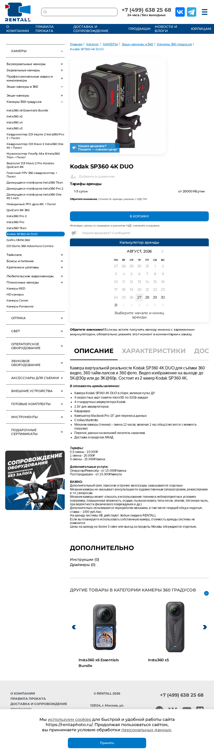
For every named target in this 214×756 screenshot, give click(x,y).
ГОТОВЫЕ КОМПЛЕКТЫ (31, 404)
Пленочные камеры (23, 282)
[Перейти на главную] (18, 12)
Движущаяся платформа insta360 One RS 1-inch (34, 196)
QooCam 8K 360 (18, 210)
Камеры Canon (17, 300)
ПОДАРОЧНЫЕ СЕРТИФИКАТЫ (24, 432)
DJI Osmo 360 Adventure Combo (30, 246)
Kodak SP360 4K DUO (22, 234)
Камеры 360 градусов (24, 102)
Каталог (92, 44)
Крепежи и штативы (23, 267)
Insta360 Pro (15, 222)
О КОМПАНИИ (17, 28)
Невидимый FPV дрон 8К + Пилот (31, 204)
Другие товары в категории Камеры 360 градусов (133, 590)
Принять (107, 743)
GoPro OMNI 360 (18, 240)
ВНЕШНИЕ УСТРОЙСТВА (31, 391)
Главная (76, 44)
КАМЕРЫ (19, 51)
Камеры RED (16, 288)
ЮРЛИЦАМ (200, 29)
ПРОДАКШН (138, 29)
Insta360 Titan (16, 228)
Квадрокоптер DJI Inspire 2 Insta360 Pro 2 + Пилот (35, 136)
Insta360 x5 (14, 116)
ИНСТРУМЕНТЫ (24, 417)
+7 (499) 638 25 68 (146, 10)
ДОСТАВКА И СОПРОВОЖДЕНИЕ (91, 28)
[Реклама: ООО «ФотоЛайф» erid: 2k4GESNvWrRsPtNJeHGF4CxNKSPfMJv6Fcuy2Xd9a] (35, 480)
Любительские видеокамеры (30, 276)
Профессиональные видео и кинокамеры (30, 78)
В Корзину (139, 216)
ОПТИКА (18, 318)
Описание (94, 351)
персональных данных (146, 729)
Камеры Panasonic (20, 306)
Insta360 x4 (14, 122)
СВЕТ (15, 331)
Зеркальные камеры (23, 70)
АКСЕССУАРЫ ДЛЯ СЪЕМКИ (35, 378)
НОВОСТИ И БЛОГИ (166, 28)
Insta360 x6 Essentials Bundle (27, 110)
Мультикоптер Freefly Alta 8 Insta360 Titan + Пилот (33, 155)
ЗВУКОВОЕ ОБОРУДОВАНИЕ (25, 363)
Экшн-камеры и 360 (22, 87)
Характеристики (154, 351)
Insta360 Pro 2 (17, 216)
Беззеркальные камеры (26, 64)
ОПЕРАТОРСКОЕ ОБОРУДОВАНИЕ (25, 346)
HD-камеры (15, 294)
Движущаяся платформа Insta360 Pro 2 (35, 188)
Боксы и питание (20, 261)
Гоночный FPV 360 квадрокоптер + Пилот (32, 174)
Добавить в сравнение (97, 176)
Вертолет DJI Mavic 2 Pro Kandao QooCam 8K (30, 165)
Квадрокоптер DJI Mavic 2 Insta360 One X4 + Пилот (35, 145)
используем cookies (69, 719)
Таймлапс (14, 255)
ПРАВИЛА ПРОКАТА (44, 28)
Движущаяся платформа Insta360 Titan (35, 182)
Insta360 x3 (14, 128)
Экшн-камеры (18, 95)
